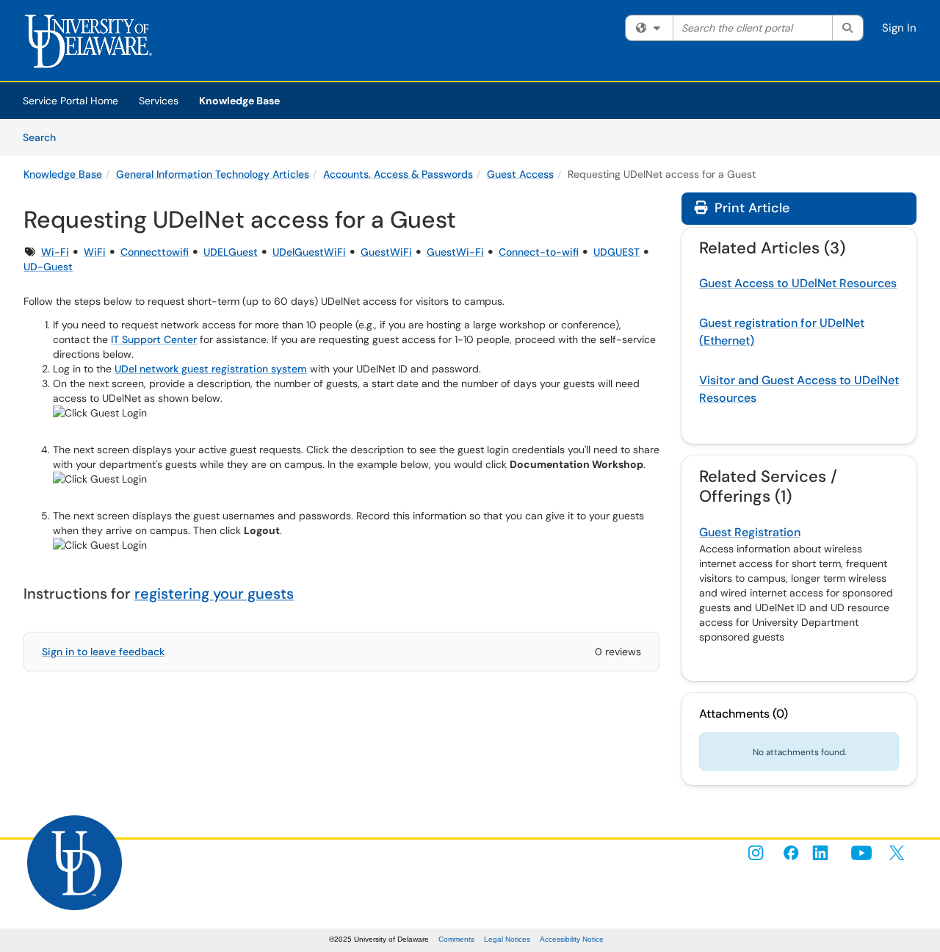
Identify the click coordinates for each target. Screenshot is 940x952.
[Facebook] (791, 852)
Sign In (899, 28)
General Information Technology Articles (212, 174)
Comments (456, 939)
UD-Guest (48, 266)
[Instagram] (756, 852)
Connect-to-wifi (539, 252)
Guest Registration (749, 532)
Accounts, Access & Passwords (398, 174)
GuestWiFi (386, 252)
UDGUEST (616, 252)
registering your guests (214, 593)
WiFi (95, 252)
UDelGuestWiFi (309, 252)
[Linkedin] (826, 852)
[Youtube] (861, 852)
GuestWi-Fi (455, 252)
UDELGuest (230, 252)
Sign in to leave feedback (103, 651)
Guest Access (520, 174)
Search (44, 137)
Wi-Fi (55, 252)
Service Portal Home (70, 100)
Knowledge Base (239, 100)
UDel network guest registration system (211, 368)
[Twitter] (897, 852)
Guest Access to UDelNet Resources (798, 283)
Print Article (750, 208)
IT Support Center (154, 339)
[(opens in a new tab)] (93, 44)
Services (158, 100)
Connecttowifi (154, 252)
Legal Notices (507, 939)
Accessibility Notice (572, 939)
